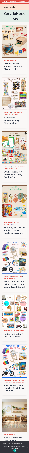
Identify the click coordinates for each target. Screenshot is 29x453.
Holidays (15, 276)
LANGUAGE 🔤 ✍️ (9, 166)
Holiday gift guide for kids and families (14, 335)
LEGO (20, 276)
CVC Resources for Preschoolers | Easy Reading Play (13, 174)
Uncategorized (13, 114)
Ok (15, 450)
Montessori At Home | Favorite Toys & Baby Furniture (14, 388)
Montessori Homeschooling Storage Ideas (11, 120)
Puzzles (6, 60)
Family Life (7, 112)
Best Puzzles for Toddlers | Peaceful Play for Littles (13, 66)
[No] (27, 447)
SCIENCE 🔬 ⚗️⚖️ (9, 224)
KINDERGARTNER (9, 380)
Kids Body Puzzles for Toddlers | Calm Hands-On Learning (14, 230)
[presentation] (14, 41)
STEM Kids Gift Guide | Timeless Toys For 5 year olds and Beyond (14, 284)
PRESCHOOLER (12, 168)
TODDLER (21, 382)
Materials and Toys (10, 221)
